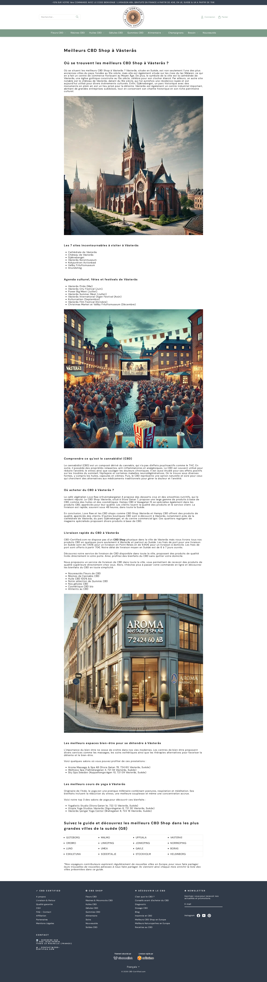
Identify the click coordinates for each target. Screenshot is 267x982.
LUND (69, 848)
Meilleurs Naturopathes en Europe (152, 923)
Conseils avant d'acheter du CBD (152, 900)
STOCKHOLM (143, 854)
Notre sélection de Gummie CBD (88, 581)
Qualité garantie (44, 904)
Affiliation (41, 915)
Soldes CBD (92, 927)
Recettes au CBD (144, 927)
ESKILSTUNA (73, 854)
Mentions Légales (45, 923)
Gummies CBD (135, 32)
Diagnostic (140, 904)
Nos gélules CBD (78, 583)
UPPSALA (141, 837)
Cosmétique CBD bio (80, 586)
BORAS (174, 848)
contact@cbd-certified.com (48, 948)
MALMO (105, 837)
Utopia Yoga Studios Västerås (86, 808)
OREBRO (71, 843)
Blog (137, 912)
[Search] (77, 17)
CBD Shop (119, 539)
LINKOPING (107, 843)
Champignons (176, 32)
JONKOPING (143, 843)
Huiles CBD (95, 32)
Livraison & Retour (45, 900)
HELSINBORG (178, 854)
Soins (88, 919)
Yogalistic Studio (78, 805)
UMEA (104, 848)
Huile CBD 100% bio (80, 578)
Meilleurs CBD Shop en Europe (150, 919)
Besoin (192, 32)
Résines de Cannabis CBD (83, 576)
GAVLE (140, 848)
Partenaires (42, 919)
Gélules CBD (116, 32)
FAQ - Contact (43, 912)
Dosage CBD (141, 908)
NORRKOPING (178, 843)
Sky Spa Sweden (78, 772)
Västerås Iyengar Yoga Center (86, 810)
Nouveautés (209, 32)
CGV (38, 908)
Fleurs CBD (57, 32)
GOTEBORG (73, 837)
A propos (41, 896)
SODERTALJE (109, 854)
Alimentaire (154, 32)
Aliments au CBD (78, 588)
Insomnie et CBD (143, 915)
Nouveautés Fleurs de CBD (84, 573)
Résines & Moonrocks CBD (99, 900)
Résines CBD (78, 32)
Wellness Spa (76, 769)
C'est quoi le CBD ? (145, 896)
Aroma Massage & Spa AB (83, 767)
